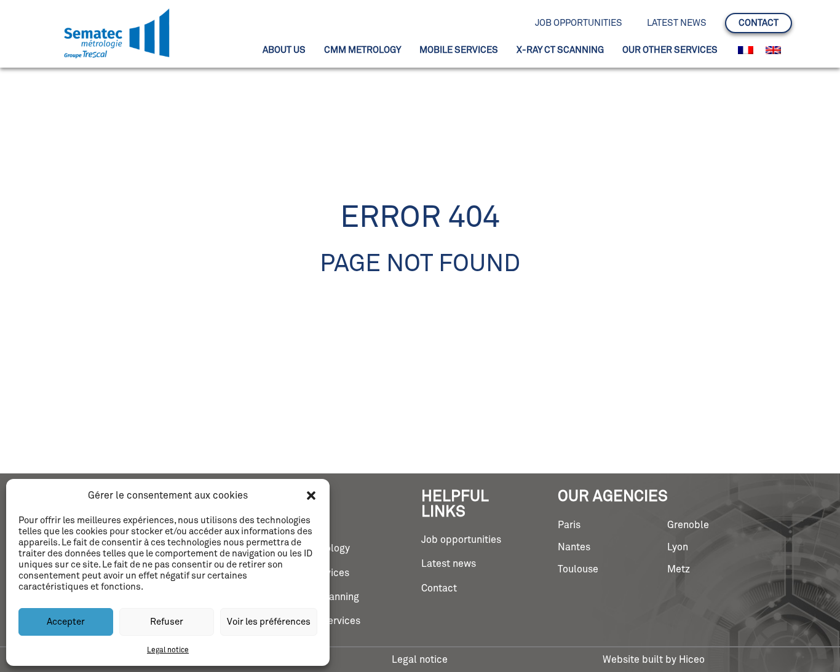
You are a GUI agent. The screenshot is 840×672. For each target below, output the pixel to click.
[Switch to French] (745, 50)
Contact (759, 23)
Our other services (670, 50)
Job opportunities (578, 23)
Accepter (66, 622)
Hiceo (692, 660)
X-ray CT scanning (560, 50)
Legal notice (168, 650)
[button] (311, 495)
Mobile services (458, 50)
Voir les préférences (269, 622)
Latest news (677, 23)
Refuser (166, 622)
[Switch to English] (773, 50)
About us (284, 50)
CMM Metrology (362, 50)
